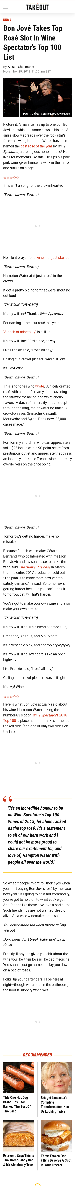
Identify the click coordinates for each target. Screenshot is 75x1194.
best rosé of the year (36, 146)
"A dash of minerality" (19, 332)
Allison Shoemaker (21, 67)
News (7, 19)
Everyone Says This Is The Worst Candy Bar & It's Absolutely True (18, 1160)
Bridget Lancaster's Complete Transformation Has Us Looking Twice (55, 1104)
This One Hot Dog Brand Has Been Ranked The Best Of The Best (17, 1104)
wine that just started (52, 257)
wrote (39, 386)
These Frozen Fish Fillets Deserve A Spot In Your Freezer (56, 1160)
